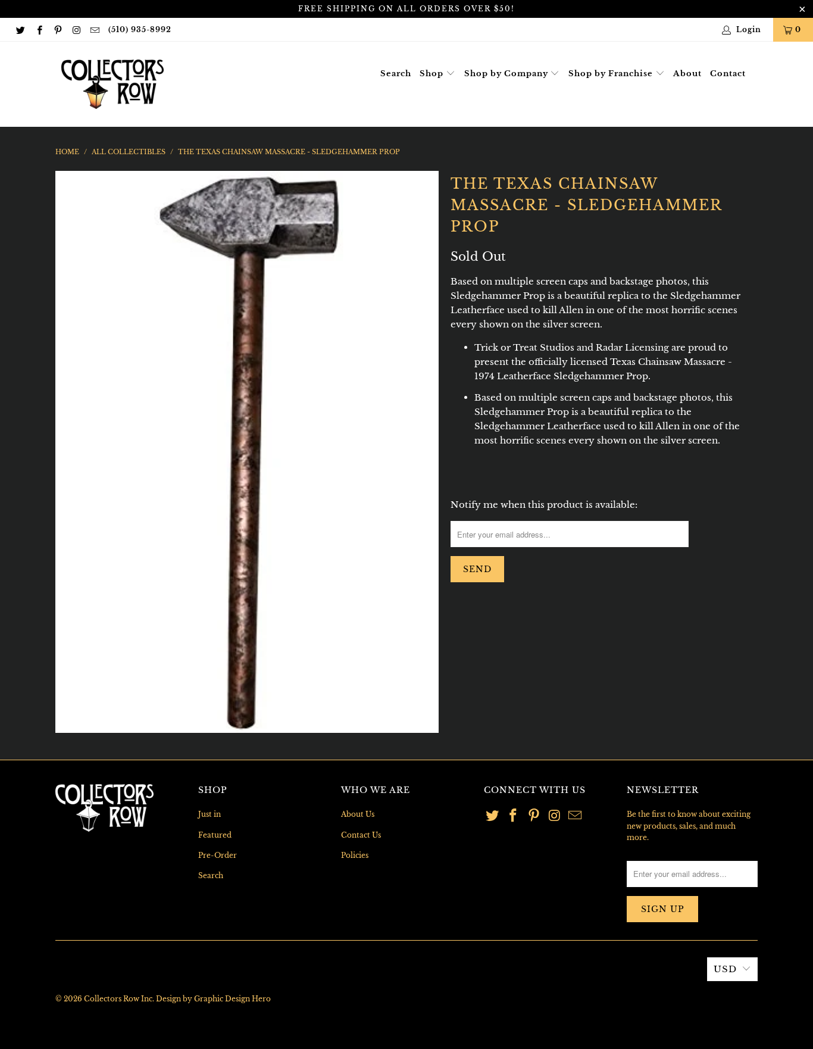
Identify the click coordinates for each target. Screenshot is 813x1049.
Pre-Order (217, 855)
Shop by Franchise (611, 73)
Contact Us (361, 835)
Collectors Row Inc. (119, 998)
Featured (215, 835)
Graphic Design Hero (232, 998)
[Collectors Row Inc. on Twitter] (20, 29)
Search (395, 73)
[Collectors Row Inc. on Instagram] (76, 29)
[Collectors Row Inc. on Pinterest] (57, 29)
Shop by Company (507, 73)
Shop (433, 73)
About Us (357, 814)
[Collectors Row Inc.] (112, 84)
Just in (209, 814)
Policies (354, 855)
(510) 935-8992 (139, 29)
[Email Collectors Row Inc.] (94, 29)
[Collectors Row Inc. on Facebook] (38, 29)
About (687, 73)
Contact (728, 73)
